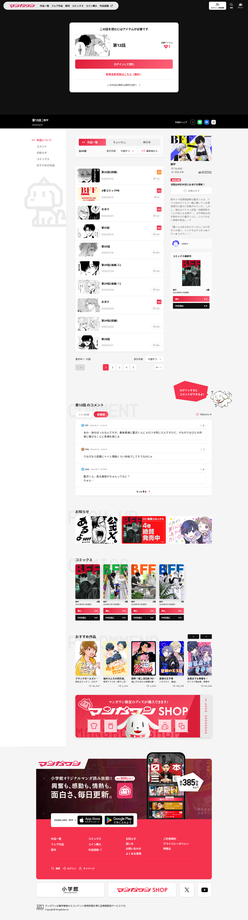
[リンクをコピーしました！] (213, 122)
